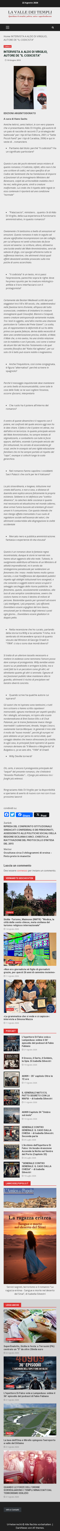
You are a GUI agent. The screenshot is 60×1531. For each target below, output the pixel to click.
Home (7, 36)
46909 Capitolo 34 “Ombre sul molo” (12, 1115)
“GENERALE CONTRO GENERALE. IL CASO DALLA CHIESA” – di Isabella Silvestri (12, 1170)
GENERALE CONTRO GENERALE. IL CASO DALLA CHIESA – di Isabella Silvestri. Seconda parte (12, 1134)
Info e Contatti (12, 1509)
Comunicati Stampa (15, 1339)
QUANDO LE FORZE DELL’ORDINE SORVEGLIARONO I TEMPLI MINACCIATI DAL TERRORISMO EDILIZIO (30, 1467)
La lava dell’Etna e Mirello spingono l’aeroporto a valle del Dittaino (30, 1420)
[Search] (53, 27)
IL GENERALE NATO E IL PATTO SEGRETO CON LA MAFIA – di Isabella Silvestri (12, 1097)
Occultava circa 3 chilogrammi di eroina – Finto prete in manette (28, 853)
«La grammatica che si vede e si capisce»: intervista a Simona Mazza (30, 996)
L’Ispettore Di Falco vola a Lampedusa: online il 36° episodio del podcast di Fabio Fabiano (12, 1043)
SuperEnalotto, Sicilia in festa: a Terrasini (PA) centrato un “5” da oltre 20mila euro (30, 1326)
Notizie (18, 962)
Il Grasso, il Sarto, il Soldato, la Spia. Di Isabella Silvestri (12, 1061)
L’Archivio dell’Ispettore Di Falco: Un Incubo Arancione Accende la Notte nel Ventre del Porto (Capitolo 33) (12, 1152)
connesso (22, 870)
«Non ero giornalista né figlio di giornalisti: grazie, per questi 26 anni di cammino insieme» (30, 949)
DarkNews (21, 1527)
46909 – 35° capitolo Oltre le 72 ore (12, 1079)
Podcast (10, 1386)
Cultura (8, 46)
